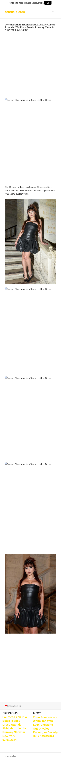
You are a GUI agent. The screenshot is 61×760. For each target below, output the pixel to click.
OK (48, 2)
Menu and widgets (53, 14)
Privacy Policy (10, 756)
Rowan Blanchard (14, 706)
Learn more (37, 2)
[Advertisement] (30, 64)
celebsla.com (15, 12)
